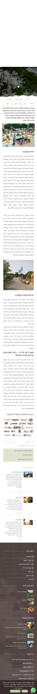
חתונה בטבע (18, 497)
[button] (33, 38)
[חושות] (31, 601)
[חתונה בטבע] (30, 625)
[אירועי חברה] (30, 635)
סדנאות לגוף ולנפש (16, 472)
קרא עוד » (19, 490)
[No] (34, 687)
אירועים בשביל (19, 99)
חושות (24, 600)
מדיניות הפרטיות (15, 691)
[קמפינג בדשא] (31, 593)
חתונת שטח (18, 520)
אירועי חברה (22, 633)
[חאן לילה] (31, 610)
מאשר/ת (24, 691)
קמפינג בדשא (22, 592)
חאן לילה (23, 608)
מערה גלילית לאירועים (25, 459)
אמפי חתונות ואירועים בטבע (23, 451)
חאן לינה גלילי (27, 455)
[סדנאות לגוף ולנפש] (30, 644)
